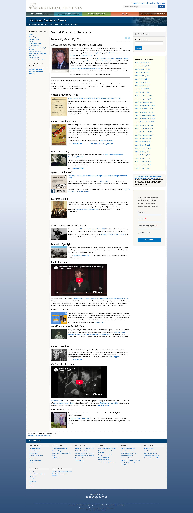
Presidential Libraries (81, 458)
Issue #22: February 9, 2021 (144, 132)
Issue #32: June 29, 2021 (143, 165)
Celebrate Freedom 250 (151, 458)
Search (161, 7)
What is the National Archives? (107, 448)
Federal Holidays (34, 57)
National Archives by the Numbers (105, 451)
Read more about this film (109, 403)
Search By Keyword (142, 40)
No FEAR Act (115, 505)
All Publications (57, 458)
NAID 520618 (77, 360)
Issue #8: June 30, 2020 (142, 86)
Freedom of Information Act (102, 505)
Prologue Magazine (35, 43)
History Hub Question (120, 58)
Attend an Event (149, 448)
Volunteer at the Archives (151, 455)
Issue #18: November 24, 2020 (145, 119)
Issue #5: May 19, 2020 (142, 76)
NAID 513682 (77, 144)
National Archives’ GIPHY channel (112, 234)
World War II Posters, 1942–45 (102, 144)
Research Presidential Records (130, 460)
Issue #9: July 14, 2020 (142, 89)
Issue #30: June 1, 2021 (142, 158)
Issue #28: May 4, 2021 (142, 152)
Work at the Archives (150, 453)
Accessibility (80, 505)
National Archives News (41, 24)
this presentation (106, 140)
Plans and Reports (103, 457)
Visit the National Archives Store (62, 471)
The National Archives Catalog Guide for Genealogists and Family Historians (148, 177)
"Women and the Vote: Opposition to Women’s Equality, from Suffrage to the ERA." (101, 299)
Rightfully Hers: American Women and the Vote (85, 69)
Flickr (106, 497)
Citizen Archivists (138, 3)
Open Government (103, 459)
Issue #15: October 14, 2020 (144, 109)
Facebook (126, 38)
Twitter (129, 38)
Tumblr (96, 497)
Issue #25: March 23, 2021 (143, 142)
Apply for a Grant (126, 458)
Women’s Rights (87, 55)
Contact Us (161, 3)
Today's (59, 448)
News (31, 34)
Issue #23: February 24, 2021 (144, 135)
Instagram (93, 497)
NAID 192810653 (78, 168)
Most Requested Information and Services (38, 54)
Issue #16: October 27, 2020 (144, 112)
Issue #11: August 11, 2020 (143, 95)
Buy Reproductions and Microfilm (59, 474)
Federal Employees (35, 451)
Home (31, 24)
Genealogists (34, 453)
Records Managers (35, 460)
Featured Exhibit (105, 61)
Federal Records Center (82, 451)
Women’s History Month (93, 53)
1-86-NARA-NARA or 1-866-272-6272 (96, 510)
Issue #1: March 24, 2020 (143, 62)
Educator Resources (96, 14)
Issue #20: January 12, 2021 (144, 125)
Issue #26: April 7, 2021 (142, 145)
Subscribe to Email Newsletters (61, 453)
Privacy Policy (89, 505)
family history (89, 61)
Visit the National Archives (129, 453)
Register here (100, 322)
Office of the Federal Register (84, 453)
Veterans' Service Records (68, 14)
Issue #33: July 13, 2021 (142, 168)
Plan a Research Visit (127, 451)
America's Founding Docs (37, 474)
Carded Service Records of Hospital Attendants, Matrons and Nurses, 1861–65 (94, 98)
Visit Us (124, 14)
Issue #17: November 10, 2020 (145, 115)
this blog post (114, 357)
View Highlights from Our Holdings (128, 463)
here (98, 405)
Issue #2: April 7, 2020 (142, 66)
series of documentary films (63, 403)
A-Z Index (32, 471)
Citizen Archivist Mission (104, 58)
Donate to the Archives (151, 451)
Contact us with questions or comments (39, 436)
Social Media (33, 479)
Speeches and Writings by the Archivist (38, 48)
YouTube (100, 497)
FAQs (31, 483)
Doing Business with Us (105, 455)
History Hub (104, 181)
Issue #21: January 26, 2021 (144, 128)
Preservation (33, 458)
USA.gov (122, 505)
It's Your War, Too (56, 401)
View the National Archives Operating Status (36, 71)
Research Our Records (40, 14)
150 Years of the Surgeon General (86, 209)
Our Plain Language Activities (107, 462)
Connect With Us (96, 494)
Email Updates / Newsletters (38, 60)
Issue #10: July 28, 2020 (142, 92)
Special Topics (33, 37)
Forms (31, 486)
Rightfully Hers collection (80, 418)
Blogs (31, 41)
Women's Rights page (81, 255)
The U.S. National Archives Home (55, 6)
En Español (33, 481)
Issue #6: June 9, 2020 (142, 79)
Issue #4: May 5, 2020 (142, 72)
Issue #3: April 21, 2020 (142, 69)
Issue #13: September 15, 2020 (145, 102)
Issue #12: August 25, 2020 (143, 99)
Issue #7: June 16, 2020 (142, 82)
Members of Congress (36, 455)
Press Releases (34, 45)
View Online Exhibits (127, 455)
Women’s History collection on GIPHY (93, 229)
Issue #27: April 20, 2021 (143, 148)
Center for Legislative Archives (84, 448)
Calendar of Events (35, 51)
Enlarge (67, 71)
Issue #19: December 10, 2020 (145, 122)
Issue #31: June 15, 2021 (143, 161)
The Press (33, 463)
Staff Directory (79, 460)
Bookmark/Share (150, 3)
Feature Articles (54, 24)
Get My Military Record (128, 448)
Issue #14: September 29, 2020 (145, 105)
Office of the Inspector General (84, 455)
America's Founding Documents (152, 14)
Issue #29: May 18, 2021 (142, 155)
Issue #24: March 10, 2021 (143, 138)
